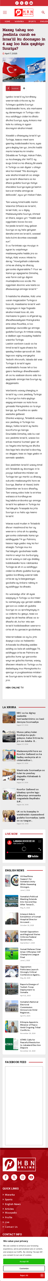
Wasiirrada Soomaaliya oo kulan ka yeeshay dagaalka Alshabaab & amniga (31, 775)
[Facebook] (17, 3)
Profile (8, 1217)
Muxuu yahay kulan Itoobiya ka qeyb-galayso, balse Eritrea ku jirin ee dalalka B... (30, 737)
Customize (24, 1268)
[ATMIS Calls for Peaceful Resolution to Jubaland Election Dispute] (11, 1044)
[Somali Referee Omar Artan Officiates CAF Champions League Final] (11, 954)
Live (7, 1222)
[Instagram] (26, 3)
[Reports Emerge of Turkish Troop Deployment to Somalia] (11, 989)
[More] (24, 88)
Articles (9, 1208)
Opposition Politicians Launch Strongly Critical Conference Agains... (30, 970)
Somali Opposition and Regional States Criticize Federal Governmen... (30, 935)
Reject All (24, 1275)
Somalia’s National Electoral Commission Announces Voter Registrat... (29, 1007)
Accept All (24, 1261)
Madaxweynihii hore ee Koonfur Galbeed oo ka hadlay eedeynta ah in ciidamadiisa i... (29, 756)
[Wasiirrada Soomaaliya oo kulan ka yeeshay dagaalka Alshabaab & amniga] (9, 774)
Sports (8, 1199)
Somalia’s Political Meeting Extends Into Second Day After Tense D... (29, 900)
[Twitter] (21, 3)
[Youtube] (31, 3)
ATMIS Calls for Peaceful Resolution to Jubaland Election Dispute (30, 1043)
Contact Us (11, 1226)
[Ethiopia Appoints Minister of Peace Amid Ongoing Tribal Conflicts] (11, 1027)
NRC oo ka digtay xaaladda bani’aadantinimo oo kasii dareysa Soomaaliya (30, 717)
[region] (24, 1259)
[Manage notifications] (42, 1275)
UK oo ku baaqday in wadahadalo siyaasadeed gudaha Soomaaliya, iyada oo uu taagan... (31, 816)
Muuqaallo (11, 1212)
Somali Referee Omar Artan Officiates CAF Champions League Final (30, 953)
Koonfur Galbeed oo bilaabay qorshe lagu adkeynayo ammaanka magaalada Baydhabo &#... (29, 795)
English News (13, 1204)
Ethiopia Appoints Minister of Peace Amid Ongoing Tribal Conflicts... (30, 1026)
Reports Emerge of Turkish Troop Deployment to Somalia (29, 988)
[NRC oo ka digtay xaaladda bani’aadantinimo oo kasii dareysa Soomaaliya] (9, 717)
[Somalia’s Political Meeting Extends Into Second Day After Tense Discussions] (11, 901)
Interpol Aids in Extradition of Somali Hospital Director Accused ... (30, 918)
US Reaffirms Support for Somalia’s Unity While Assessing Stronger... (28, 881)
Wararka (10, 1194)
